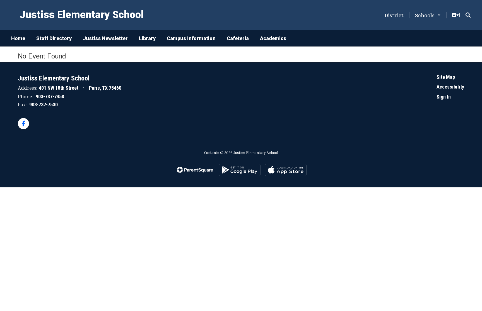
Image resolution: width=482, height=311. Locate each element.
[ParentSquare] (195, 170)
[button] (428, 15)
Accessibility (450, 87)
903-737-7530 (43, 104)
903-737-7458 (50, 96)
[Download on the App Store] (286, 170)
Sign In (444, 97)
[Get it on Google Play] (240, 170)
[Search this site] (468, 15)
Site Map (446, 77)
